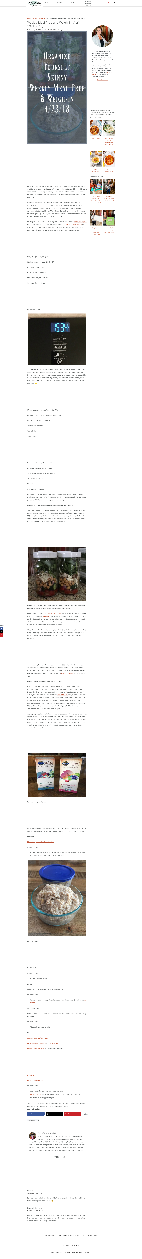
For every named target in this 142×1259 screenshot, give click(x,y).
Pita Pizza (30, 1075)
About (46, 2)
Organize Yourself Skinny (73, 224)
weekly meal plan (54, 613)
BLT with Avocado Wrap (35, 1048)
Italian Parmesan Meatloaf (36, 1043)
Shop (72, 2)
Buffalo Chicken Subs (35, 1080)
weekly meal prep (80, 222)
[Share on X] (1, 631)
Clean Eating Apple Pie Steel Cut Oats (40, 842)
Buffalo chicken (36, 1094)
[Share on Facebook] (1, 628)
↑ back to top (71, 1245)
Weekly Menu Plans (40, 18)
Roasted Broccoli (56, 1043)
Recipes (59, 2)
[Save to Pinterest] (1, 635)
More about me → (102, 80)
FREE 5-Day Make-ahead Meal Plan (88, 3)
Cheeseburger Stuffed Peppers (38, 1038)
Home (29, 18)
